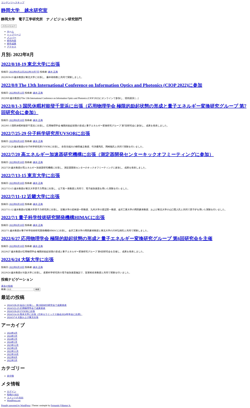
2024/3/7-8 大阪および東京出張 (22, 317)
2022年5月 (12, 360)
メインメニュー (8, 26)
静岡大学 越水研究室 (24, 10)
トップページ (14, 34)
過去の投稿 (7, 286)
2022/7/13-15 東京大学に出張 (30, 175)
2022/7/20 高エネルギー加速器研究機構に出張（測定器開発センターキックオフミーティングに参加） (107, 154)
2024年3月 (12, 336)
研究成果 (11, 43)
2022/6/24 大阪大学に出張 (27, 259)
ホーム (10, 31)
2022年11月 (13, 351)
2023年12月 (13, 345)
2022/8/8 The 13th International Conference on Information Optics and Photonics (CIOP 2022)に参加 (101, 85)
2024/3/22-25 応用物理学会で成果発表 (26, 308)
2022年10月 (13, 354)
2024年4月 (12, 333)
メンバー (11, 37)
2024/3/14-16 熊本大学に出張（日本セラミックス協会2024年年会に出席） (44, 314)
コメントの (15, 397)
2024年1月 (12, 342)
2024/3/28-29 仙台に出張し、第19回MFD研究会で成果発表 (37, 305)
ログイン (11, 391)
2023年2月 (12, 348)
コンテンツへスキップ (12, 2)
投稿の (13, 394)
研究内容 (11, 40)
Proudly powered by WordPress (15, 405)
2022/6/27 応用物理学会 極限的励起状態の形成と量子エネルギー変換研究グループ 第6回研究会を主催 (106, 238)
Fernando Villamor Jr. (61, 405)
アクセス (11, 47)
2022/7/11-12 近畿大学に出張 (30, 196)
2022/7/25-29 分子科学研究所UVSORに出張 (45, 133)
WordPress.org (13, 400)
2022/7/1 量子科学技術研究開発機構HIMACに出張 (53, 217)
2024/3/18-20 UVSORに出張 (21, 311)
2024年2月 (12, 339)
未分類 (10, 376)
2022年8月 (12, 357)
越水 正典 (53, 72)
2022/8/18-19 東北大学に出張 (30, 64)
